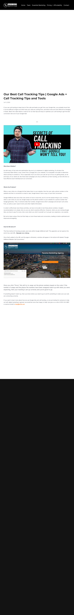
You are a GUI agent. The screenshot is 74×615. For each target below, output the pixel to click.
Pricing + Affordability (54, 5)
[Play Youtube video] (37, 144)
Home (23, 5)
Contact (66, 5)
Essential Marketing (38, 5)
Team (29, 5)
